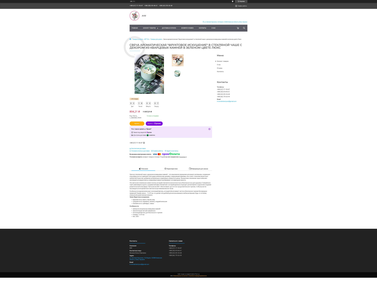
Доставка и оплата (169, 28)
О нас (213, 28)
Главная (135, 28)
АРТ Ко (146, 39)
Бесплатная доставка (138, 148)
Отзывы (219, 68)
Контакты (202, 28)
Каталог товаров (149, 28)
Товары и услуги (137, 39)
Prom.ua (197, 274)
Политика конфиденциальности (198, 276)
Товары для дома (156, 39)
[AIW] (134, 16)
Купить (137, 123)
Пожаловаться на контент (180, 276)
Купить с (151, 123)
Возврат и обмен (187, 28)
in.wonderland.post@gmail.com (227, 101)
